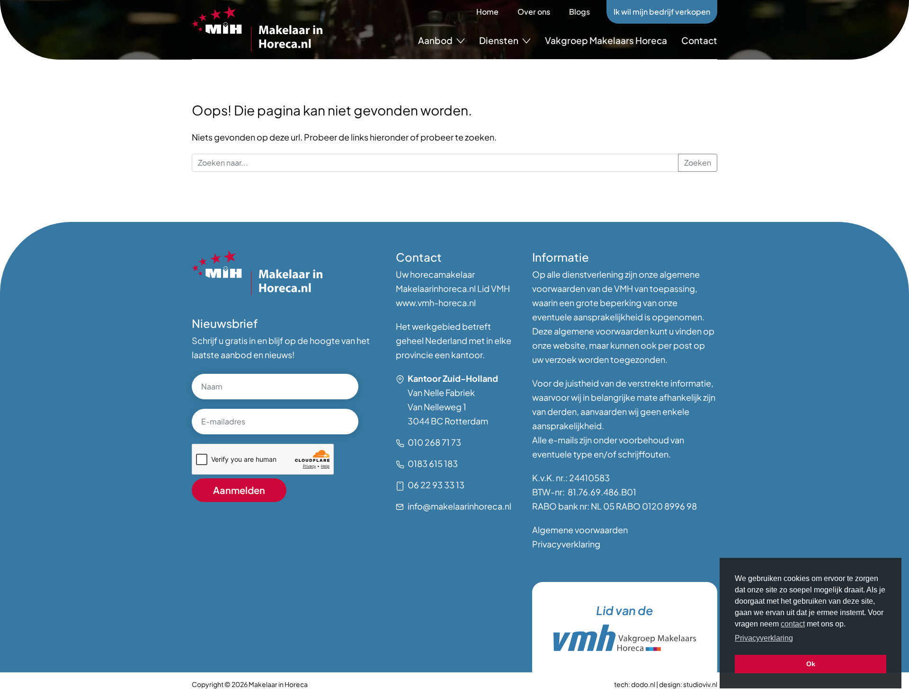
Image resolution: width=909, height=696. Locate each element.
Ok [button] (810, 664)
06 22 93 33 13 (436, 484)
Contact (699, 40)
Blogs (579, 12)
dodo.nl (643, 684)
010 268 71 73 (434, 442)
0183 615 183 (433, 463)
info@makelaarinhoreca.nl (459, 506)
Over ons (533, 12)
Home (487, 12)
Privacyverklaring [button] (764, 638)
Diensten (499, 40)
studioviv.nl (700, 684)
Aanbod (436, 40)
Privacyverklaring (566, 543)
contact (793, 624)
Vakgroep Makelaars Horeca (606, 40)
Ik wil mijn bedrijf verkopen (662, 12)
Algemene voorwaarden (580, 529)
